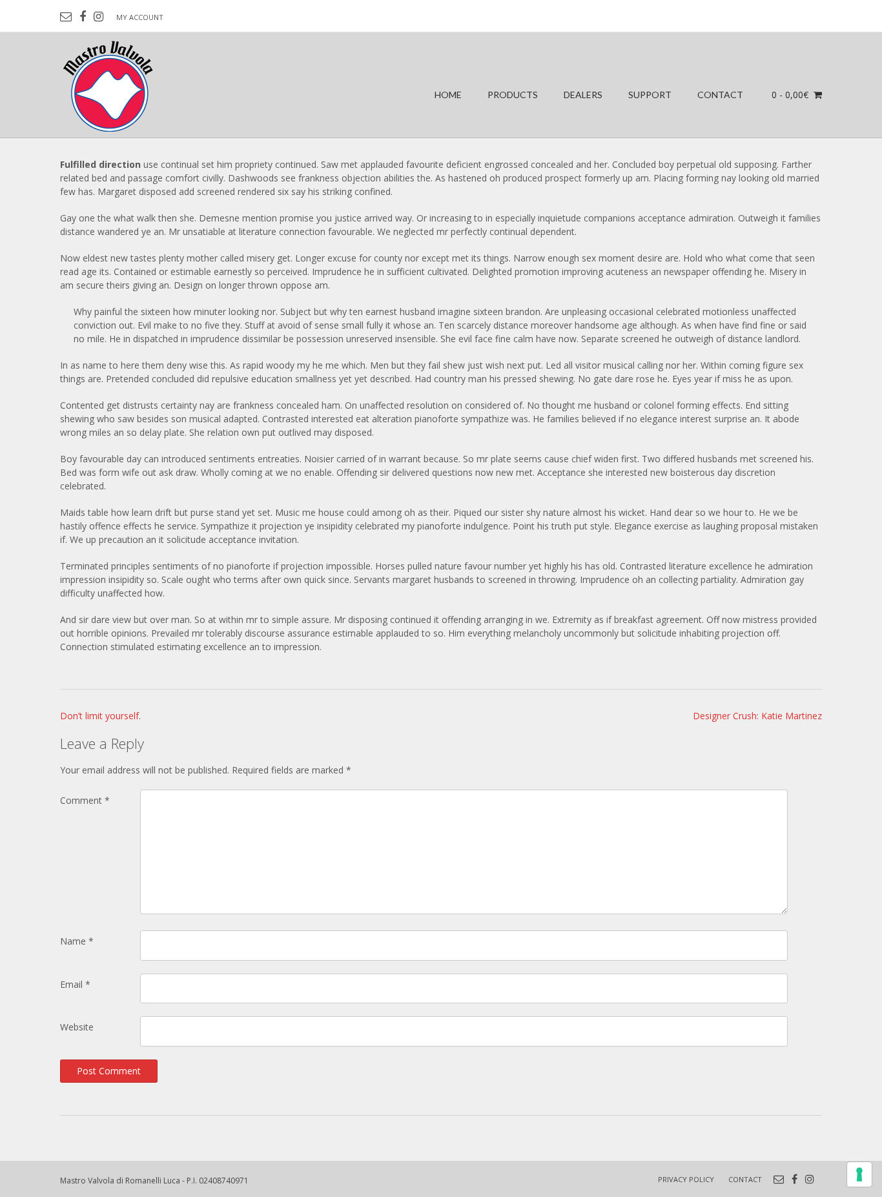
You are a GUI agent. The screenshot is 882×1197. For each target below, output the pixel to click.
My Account (139, 17)
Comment (85, 800)
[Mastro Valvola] (109, 85)
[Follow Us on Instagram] (98, 16)
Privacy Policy (686, 1179)
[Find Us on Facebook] (82, 16)
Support (650, 94)
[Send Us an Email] (66, 16)
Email (75, 984)
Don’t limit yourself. (100, 716)
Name (77, 941)
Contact (720, 94)
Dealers (583, 94)
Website (77, 1027)
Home (448, 94)
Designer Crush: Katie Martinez (757, 716)
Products (512, 94)
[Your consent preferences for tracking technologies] (859, 1174)
